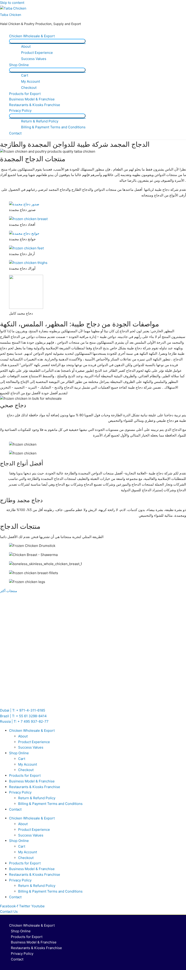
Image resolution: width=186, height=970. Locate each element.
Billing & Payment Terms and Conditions (53, 127)
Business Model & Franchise (32, 99)
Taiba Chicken (10, 15)
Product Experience (37, 52)
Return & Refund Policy (39, 121)
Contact (15, 133)
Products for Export (25, 94)
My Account (30, 81)
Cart (24, 75)
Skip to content (12, 2)
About (26, 46)
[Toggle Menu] (47, 41)
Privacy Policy (20, 110)
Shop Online (19, 65)
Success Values (33, 59)
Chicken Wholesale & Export (32, 36)
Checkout (29, 87)
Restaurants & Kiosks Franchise (34, 105)
